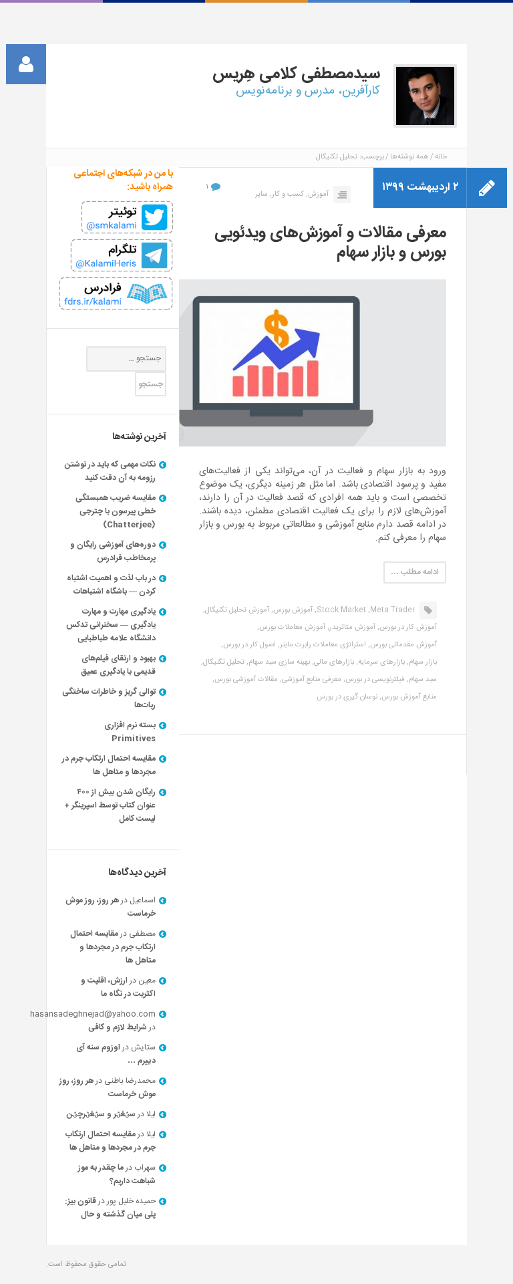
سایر (261, 194)
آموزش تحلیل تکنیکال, (236, 610)
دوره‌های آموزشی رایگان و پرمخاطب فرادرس (113, 551)
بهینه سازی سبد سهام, (278, 662)
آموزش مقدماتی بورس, (402, 645)
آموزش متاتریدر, (351, 628)
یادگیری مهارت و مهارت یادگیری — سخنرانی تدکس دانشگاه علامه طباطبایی (111, 625)
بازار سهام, (422, 662)
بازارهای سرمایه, (380, 662)
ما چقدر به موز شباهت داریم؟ (117, 1174)
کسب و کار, (287, 194)
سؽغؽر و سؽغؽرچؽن (101, 1114)
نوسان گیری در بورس (347, 697)
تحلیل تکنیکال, (222, 662)
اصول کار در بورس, (248, 645)
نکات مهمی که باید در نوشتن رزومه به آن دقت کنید (110, 471)
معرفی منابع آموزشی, (310, 680)
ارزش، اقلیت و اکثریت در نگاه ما (118, 987)
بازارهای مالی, (333, 662)
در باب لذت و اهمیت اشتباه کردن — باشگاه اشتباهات (111, 584)
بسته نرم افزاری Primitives (130, 732)
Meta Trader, (391, 610)
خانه (441, 157)
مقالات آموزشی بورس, (245, 680)
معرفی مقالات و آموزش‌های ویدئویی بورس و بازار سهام (330, 243)
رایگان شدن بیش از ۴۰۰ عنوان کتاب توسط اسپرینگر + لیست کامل (110, 805)
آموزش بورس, (292, 610)
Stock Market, (340, 610)
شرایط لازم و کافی (117, 1027)
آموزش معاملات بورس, (291, 628)
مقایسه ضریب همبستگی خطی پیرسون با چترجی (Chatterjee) (115, 511)
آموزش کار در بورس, (407, 628)
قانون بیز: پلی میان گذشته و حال (110, 1207)
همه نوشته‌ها (409, 157)
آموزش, (317, 194)
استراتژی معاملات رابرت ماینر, (322, 645)
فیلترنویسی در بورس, (374, 680)
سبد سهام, (422, 680)
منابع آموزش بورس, (408, 697)
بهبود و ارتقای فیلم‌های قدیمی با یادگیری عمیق (118, 665)
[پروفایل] (26, 64)
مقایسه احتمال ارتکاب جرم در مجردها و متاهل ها (109, 765)
